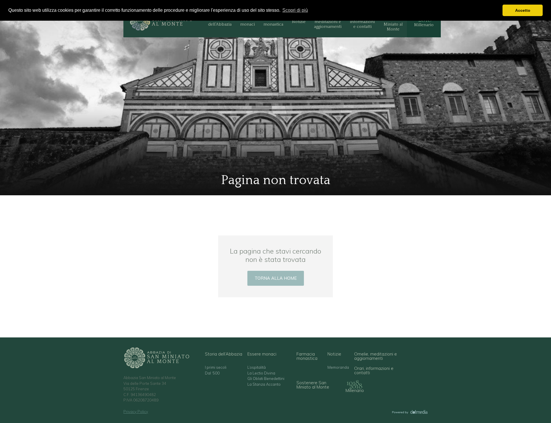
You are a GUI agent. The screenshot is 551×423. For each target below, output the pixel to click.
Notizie (299, 21)
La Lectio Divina (261, 373)
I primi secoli (215, 367)
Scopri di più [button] (295, 10)
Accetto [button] (522, 10)
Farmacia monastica (273, 22)
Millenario (424, 24)
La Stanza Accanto (264, 384)
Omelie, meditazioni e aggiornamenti (328, 21)
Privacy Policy (135, 411)
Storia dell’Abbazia (220, 22)
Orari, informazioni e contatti (362, 21)
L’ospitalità (256, 367)
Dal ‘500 (212, 373)
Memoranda (338, 367)
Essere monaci (247, 22)
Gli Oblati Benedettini (265, 378)
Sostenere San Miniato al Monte (393, 21)
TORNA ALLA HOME (276, 278)
